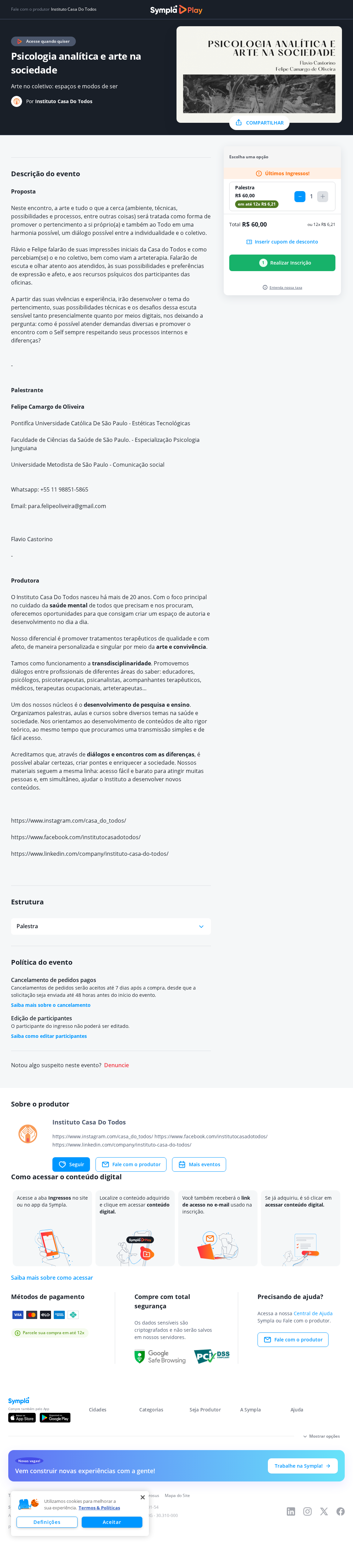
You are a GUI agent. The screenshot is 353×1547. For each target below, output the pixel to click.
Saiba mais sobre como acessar (52, 1278)
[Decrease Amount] (299, 196)
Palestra (27, 926)
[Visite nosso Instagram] (307, 1511)
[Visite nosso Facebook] (340, 1511)
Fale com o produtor (136, 1164)
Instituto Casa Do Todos (74, 9)
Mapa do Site (177, 1495)
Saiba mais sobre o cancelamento (51, 1005)
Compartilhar (265, 122)
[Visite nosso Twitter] (324, 1511)
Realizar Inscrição (286, 262)
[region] (80, 1513)
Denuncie (116, 1065)
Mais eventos (204, 1164)
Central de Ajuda (313, 1313)
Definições (46, 1522)
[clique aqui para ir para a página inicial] (176, 9)
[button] (29, 1505)
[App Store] (22, 1417)
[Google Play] (55, 1417)
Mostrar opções (324, 1436)
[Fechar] (142, 1497)
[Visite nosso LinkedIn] (291, 1511)
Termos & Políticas (99, 1508)
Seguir (76, 1164)
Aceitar (112, 1522)
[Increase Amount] (322, 196)
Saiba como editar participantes (49, 1036)
